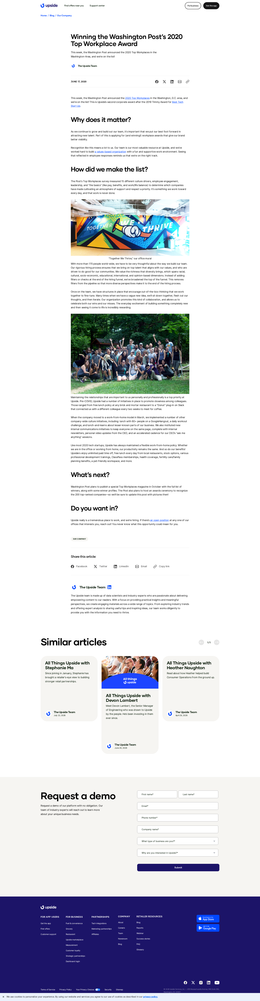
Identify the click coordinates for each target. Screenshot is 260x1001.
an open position (159, 520)
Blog (52, 15)
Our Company (64, 15)
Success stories (143, 938)
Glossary (140, 949)
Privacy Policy (65, 989)
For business (193, 5)
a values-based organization (110, 151)
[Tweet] (164, 82)
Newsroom (122, 938)
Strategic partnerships (75, 956)
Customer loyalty (73, 950)
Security (108, 989)
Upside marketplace (74, 939)
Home (44, 15)
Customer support (48, 934)
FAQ (138, 944)
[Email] (179, 82)
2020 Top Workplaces (137, 98)
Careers (121, 928)
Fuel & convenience (74, 923)
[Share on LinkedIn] (172, 82)
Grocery (69, 929)
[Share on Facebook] (156, 82)
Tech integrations (99, 923)
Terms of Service (48, 989)
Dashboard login (73, 961)
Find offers (45, 929)
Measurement (72, 945)
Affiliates (95, 934)
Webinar (140, 933)
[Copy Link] (187, 82)
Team (120, 933)
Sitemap (119, 989)
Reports (139, 928)
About (120, 922)
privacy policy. (150, 996)
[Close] (3, 997)
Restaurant (70, 934)
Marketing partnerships (102, 929)
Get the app (211, 5)
